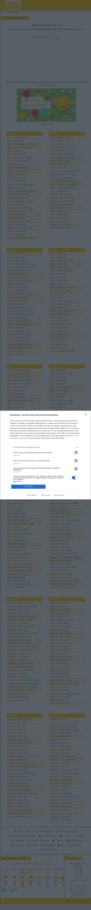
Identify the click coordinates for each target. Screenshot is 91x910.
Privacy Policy (59, 495)
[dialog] (45, 455)
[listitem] (45, 447)
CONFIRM (28, 487)
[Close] (86, 415)
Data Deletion (32, 495)
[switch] (75, 452)
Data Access (45, 495)
